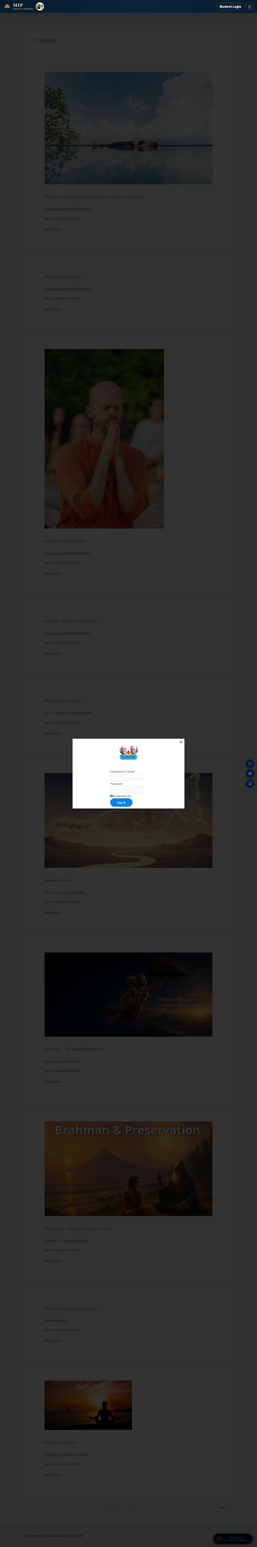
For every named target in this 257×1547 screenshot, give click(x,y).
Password (116, 784)
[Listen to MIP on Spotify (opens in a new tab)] (250, 783)
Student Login (230, 6)
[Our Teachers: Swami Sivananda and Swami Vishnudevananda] (40, 6)
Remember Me (121, 796)
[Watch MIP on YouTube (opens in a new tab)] (250, 773)
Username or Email (122, 771)
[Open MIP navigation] (250, 6)
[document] (128, 773)
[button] (181, 742)
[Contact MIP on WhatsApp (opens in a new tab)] (250, 763)
